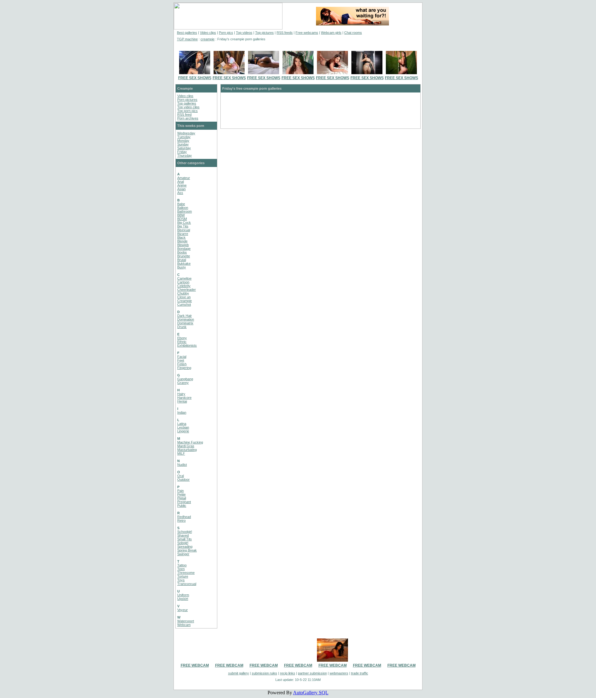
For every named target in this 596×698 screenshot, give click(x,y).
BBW (181, 215)
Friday (182, 152)
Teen (181, 569)
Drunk (182, 327)
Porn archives (187, 118)
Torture (182, 576)
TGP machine (187, 39)
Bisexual (183, 230)
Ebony (182, 338)
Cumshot (184, 304)
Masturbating (187, 450)
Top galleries (186, 103)
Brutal (181, 260)
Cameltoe (184, 278)
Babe (181, 204)
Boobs (182, 252)
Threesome (186, 572)
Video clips (208, 32)
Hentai (182, 401)
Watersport (185, 621)
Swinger (183, 554)
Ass (180, 193)
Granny (183, 383)
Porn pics (226, 32)
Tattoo (182, 565)
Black (181, 237)
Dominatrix (185, 323)
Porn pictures (187, 99)
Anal (180, 181)
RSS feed (184, 114)
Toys (181, 580)
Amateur (183, 178)
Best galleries (187, 32)
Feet (180, 360)
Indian (181, 412)
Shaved (183, 535)
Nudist (182, 464)
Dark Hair (184, 315)
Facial (181, 356)
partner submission (312, 673)
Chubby (183, 293)
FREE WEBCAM (195, 665)
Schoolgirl (184, 532)
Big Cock (184, 222)
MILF (181, 453)
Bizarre (182, 234)
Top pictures (264, 32)
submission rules (264, 673)
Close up (184, 297)
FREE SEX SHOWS (194, 78)
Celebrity (184, 286)
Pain (180, 491)
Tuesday (184, 137)
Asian (181, 189)
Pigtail (181, 498)
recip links (287, 673)
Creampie (184, 301)
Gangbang (185, 379)
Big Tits (182, 226)
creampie (207, 39)
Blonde (182, 241)
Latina (181, 424)
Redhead (184, 517)
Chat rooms (353, 32)
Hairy (181, 394)
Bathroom (184, 211)
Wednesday (186, 133)
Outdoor (183, 479)
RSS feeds (285, 32)
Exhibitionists (187, 345)
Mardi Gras (185, 446)
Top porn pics (187, 111)
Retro (181, 520)
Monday (183, 140)
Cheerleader (186, 289)
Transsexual (186, 584)
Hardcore (184, 397)
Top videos (244, 32)
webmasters (339, 673)
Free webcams (307, 32)
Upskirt (182, 599)
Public (181, 505)
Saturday (184, 148)
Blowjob (183, 245)
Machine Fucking (190, 442)
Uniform (183, 595)
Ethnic (182, 342)
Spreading (184, 546)
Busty (181, 267)
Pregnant (184, 502)
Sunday (183, 144)
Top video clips (188, 107)
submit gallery (238, 673)
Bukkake (184, 263)
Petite (181, 494)
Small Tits (184, 539)
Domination (185, 319)
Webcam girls (331, 32)
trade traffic (359, 673)
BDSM (182, 219)
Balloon (182, 207)
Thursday (184, 155)
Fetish (182, 364)
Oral (180, 476)
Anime (182, 185)
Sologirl (182, 543)
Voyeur (182, 610)
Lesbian (183, 427)
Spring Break (187, 550)
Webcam (184, 625)
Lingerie (183, 431)
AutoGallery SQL (310, 692)
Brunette (183, 256)
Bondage (184, 248)
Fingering (184, 368)
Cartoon (183, 282)
